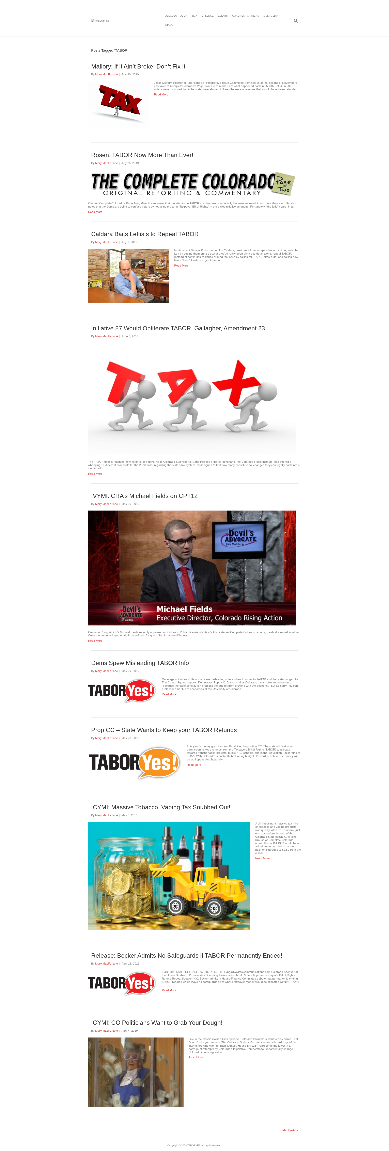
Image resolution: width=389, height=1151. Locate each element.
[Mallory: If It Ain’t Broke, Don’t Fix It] (118, 104)
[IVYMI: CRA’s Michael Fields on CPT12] (192, 567)
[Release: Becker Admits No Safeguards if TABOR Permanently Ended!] (122, 983)
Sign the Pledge (203, 15)
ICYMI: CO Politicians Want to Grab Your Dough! (156, 1022)
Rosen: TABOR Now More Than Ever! (142, 155)
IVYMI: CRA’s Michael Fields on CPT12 (144, 496)
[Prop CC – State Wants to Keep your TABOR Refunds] (135, 762)
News (169, 25)
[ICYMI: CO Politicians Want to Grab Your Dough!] (136, 1072)
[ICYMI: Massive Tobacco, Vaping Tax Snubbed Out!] (169, 875)
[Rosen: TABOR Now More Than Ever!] (192, 182)
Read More (161, 94)
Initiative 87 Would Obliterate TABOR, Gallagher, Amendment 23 (178, 328)
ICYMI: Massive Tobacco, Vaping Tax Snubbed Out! (160, 807)
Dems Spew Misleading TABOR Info (140, 663)
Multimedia (270, 15)
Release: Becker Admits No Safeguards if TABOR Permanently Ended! (186, 955)
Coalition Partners (245, 15)
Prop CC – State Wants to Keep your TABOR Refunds (164, 730)
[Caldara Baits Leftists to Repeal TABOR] (128, 275)
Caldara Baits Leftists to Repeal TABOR (145, 234)
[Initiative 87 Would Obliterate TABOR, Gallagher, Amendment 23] (192, 398)
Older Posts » (289, 1130)
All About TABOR (176, 15)
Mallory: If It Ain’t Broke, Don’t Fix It (138, 66)
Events (223, 15)
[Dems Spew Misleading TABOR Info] (122, 690)
